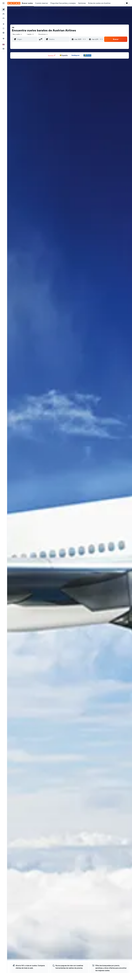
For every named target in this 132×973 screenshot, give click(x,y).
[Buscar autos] (3, 18)
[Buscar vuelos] (3, 9)
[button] (3, 3)
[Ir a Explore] (3, 24)
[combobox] (17, 34)
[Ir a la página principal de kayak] (13, 3)
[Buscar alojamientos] (3, 14)
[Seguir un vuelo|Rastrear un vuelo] (3, 28)
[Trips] (3, 39)
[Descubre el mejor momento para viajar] (3, 33)
